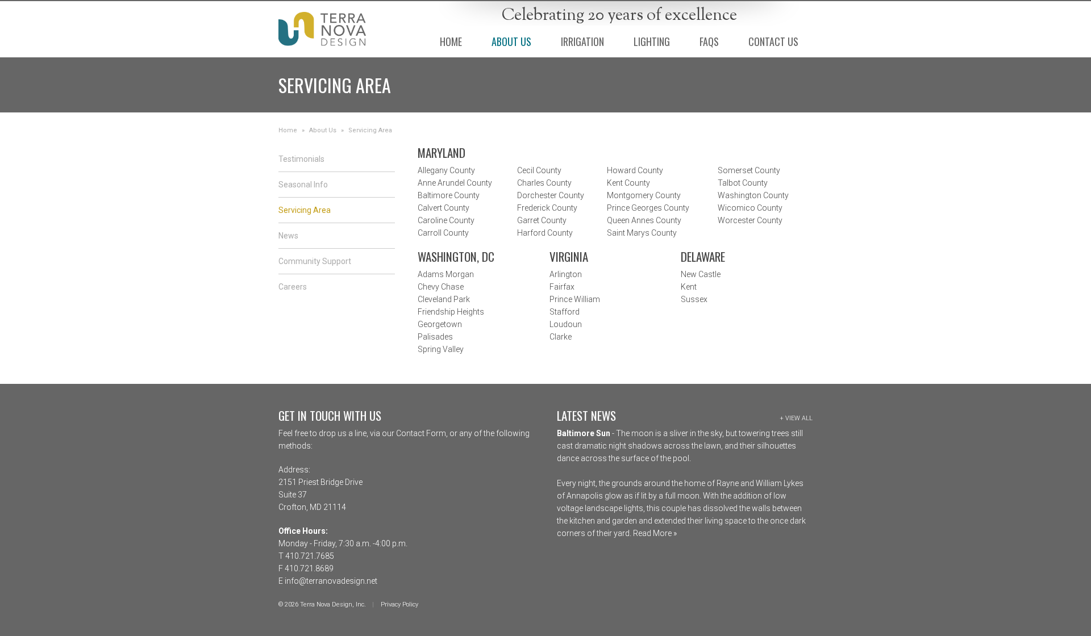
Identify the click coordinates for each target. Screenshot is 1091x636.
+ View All (796, 418)
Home (287, 130)
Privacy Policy (399, 604)
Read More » (654, 533)
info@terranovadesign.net (331, 580)
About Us (322, 130)
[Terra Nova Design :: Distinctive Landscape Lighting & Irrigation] (322, 29)
